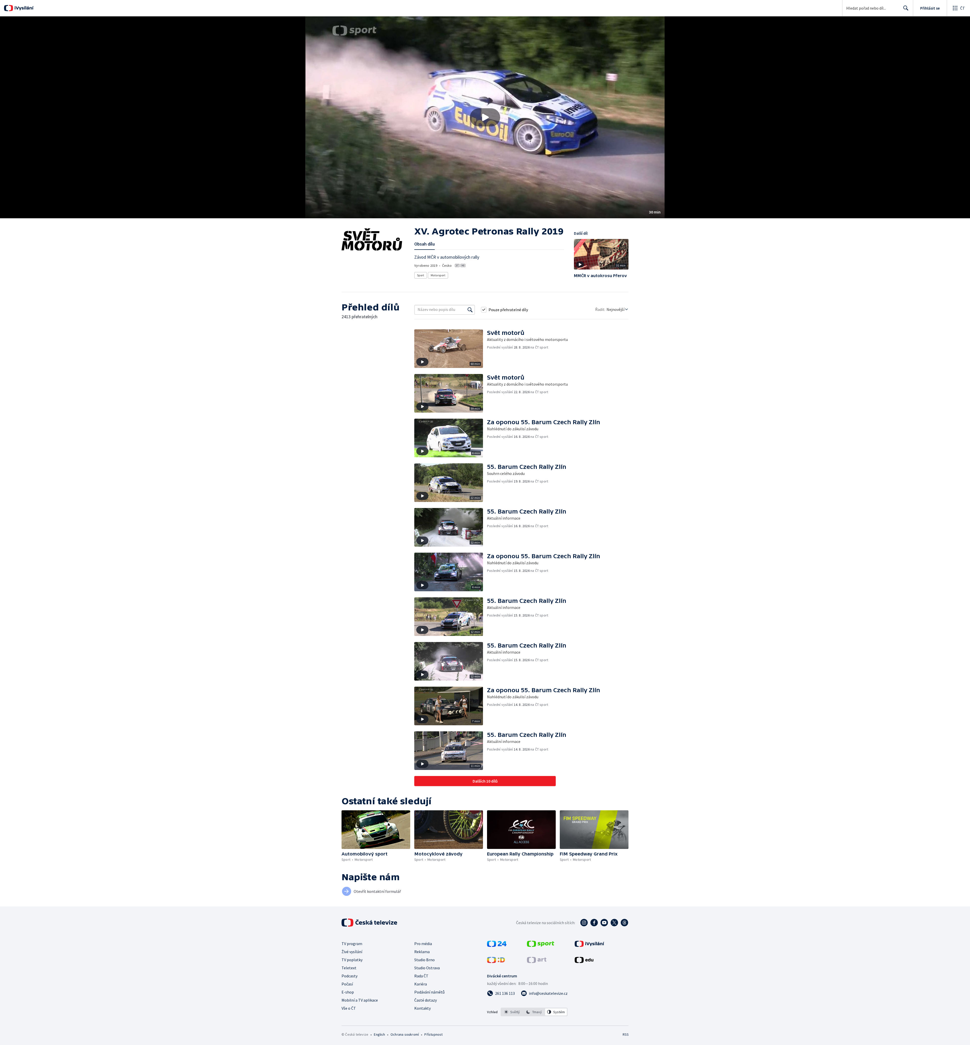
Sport (420, 275)
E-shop (348, 992)
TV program (352, 943)
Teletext (349, 967)
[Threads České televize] (624, 923)
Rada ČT (421, 975)
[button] (485, 117)
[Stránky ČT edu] (584, 961)
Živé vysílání (352, 951)
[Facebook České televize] (594, 923)
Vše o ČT (349, 1008)
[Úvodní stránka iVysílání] (23, 8)
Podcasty (349, 975)
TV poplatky (352, 959)
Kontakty (422, 1008)
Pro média (423, 943)
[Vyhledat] (470, 309)
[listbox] (534, 1012)
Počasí (347, 983)
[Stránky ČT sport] (540, 945)
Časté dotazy (425, 1000)
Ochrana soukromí (405, 1034)
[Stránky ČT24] (496, 945)
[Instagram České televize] (584, 923)
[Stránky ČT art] (536, 961)
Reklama (422, 951)
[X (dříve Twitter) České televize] (614, 923)
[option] (512, 1011)
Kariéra (420, 983)
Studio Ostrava (427, 967)
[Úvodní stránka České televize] (370, 923)
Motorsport (438, 275)
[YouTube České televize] (604, 923)
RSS (626, 1034)
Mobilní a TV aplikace (360, 1000)
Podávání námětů (429, 992)
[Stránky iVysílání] (589, 945)
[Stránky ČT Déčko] (496, 961)
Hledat (906, 8)
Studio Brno (424, 959)
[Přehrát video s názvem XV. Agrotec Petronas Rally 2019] (485, 117)
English (379, 1034)
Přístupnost (433, 1034)
